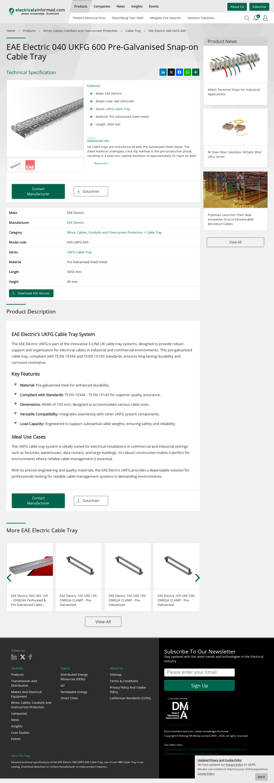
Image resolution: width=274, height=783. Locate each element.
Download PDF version (34, 293)
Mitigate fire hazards (165, 18)
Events (16, 739)
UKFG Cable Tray (118, 109)
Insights (16, 726)
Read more (100, 163)
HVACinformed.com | (177, 754)
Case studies (20, 733)
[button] (80, 6)
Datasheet (91, 191)
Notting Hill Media (190, 736)
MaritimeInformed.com (204, 754)
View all (103, 622)
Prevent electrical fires (89, 18)
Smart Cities (69, 698)
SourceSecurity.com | (177, 749)
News (15, 720)
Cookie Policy (206, 774)
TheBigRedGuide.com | (234, 749)
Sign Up (199, 685)
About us (237, 6)
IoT (63, 685)
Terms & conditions (124, 681)
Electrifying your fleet (127, 18)
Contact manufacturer (38, 191)
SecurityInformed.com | (205, 749)
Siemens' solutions (201, 18)
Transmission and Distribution (24, 683)
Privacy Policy (234, 765)
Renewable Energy (74, 692)
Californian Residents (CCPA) (130, 698)
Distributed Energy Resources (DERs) (74, 677)
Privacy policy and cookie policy (128, 689)
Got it (261, 777)
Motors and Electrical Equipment (26, 694)
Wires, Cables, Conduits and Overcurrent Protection (31, 705)
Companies (19, 713)
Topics (65, 668)
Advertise (259, 6)
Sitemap (116, 675)
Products (17, 675)
